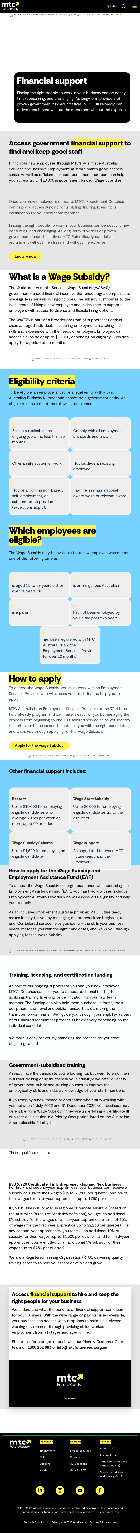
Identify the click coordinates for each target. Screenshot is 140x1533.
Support (45, 1463)
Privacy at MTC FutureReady (69, 1522)
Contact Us (77, 1457)
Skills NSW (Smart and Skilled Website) (113, 1463)
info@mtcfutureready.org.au (82, 1347)
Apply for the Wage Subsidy (39, 745)
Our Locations (78, 1463)
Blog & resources (80, 1450)
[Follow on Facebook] (100, 1490)
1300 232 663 (39, 1347)
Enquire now (25, 256)
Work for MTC (78, 1470)
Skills (43, 1457)
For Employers (108, 1455)
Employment (47, 1450)
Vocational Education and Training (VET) (113, 1474)
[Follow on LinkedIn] (40, 1490)
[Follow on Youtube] (80, 1490)
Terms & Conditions (36, 1522)
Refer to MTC (108, 1448)
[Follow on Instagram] (60, 1490)
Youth (43, 1470)
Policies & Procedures (103, 1522)
